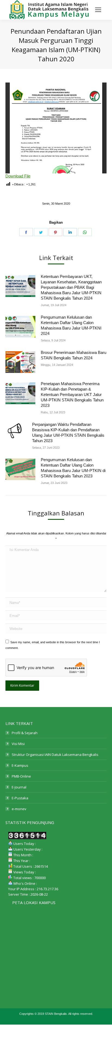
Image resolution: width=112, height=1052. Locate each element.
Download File (17, 176)
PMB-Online (21, 776)
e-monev (19, 808)
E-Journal (19, 787)
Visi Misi (18, 743)
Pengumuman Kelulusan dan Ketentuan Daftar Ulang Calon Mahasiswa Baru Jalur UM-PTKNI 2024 (71, 325)
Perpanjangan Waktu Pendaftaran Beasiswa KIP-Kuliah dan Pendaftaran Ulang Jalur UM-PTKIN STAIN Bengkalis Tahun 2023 (68, 432)
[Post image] (20, 286)
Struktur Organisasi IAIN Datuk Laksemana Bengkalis (55, 754)
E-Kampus (20, 765)
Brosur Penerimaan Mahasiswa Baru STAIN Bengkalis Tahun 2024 (73, 355)
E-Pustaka (20, 798)
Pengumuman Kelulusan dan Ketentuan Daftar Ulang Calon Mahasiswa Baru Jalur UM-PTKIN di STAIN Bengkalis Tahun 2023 (73, 467)
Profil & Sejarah (25, 732)
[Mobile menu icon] (98, 9)
